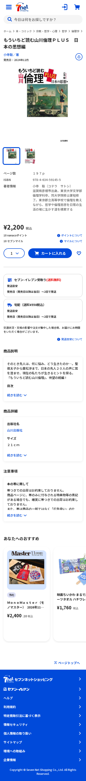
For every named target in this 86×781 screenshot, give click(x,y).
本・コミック (24, 31)
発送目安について (71, 339)
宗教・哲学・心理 (46, 31)
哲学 (64, 31)
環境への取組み (14, 751)
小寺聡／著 (11, 54)
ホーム (7, 31)
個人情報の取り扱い (17, 733)
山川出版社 (14, 430)
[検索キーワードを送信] (9, 19)
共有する (78, 56)
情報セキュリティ (16, 724)
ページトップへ (69, 663)
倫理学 (75, 31)
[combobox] (43, 19)
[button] (11, 156)
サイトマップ (13, 742)
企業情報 (10, 760)
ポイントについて (71, 235)
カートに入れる (53, 253)
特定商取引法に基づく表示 (22, 715)
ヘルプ (8, 698)
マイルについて (73, 241)
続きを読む (14, 395)
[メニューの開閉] (9, 7)
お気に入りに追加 (78, 253)
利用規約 (10, 707)
